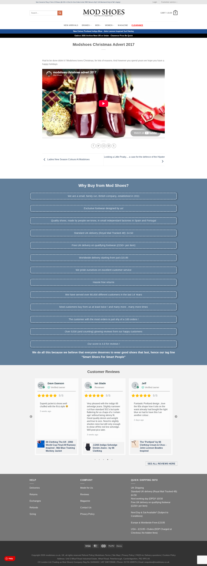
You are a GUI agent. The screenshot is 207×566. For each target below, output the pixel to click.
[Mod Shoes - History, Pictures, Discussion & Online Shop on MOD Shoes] (103, 13)
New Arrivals (71, 25)
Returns (33, 494)
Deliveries (35, 488)
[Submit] (59, 13)
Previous (31, 416)
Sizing (33, 514)
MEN (97, 25)
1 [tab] (95, 459)
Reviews (84, 494)
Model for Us (86, 488)
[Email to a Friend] (103, 146)
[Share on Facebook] (93, 146)
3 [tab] (103, 459)
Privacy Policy (87, 514)
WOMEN (108, 25)
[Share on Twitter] (98, 146)
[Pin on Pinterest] (108, 146)
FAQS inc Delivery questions (148, 555)
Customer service (168, 2)
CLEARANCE (137, 25)
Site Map (116, 555)
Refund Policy (88, 555)
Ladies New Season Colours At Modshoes (68, 159)
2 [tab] (99, 459)
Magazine (123, 25)
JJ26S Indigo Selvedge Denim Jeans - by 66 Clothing (105, 448)
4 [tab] (107, 459)
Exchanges (35, 501)
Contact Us (85, 507)
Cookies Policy (169, 555)
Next (176, 416)
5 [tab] (112, 459)
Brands (86, 25)
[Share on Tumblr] (114, 146)
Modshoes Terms (103, 555)
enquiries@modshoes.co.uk (156, 562)
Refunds (34, 507)
